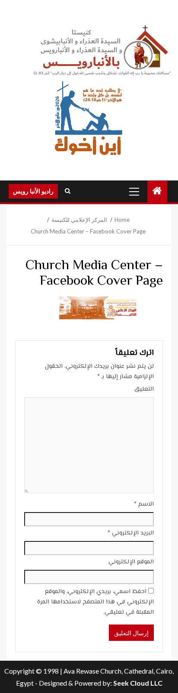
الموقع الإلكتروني (131, 562)
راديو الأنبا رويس (33, 191)
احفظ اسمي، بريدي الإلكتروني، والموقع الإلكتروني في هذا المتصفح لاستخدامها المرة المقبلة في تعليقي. (95, 602)
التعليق (144, 389)
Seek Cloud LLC (137, 683)
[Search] (67, 191)
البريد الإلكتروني (131, 533)
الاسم (144, 504)
